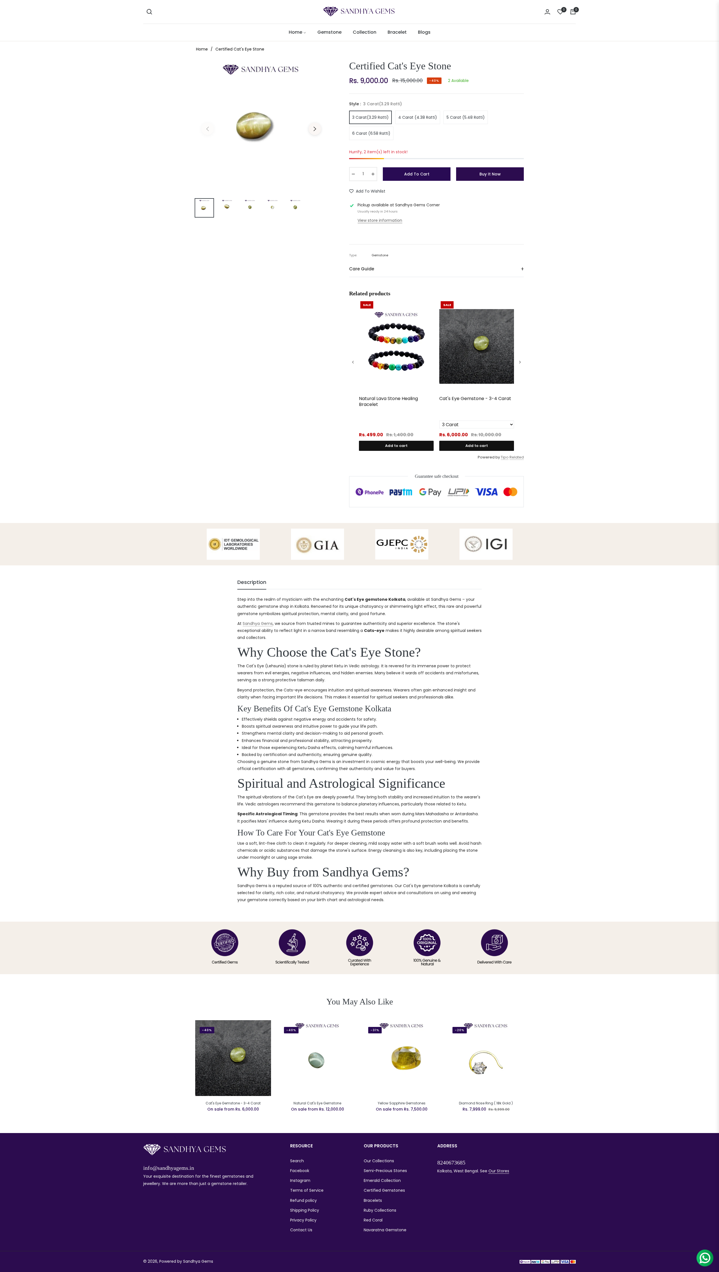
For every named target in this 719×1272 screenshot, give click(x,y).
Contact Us (301, 1230)
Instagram (300, 1180)
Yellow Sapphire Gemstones (402, 1103)
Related (516, 457)
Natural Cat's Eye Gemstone (317, 1103)
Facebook (299, 1170)
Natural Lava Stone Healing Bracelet (388, 402)
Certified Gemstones (384, 1190)
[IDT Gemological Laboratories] (233, 544)
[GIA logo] (317, 544)
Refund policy (303, 1200)
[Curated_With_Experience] (359, 948)
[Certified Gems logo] (224, 948)
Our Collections (379, 1161)
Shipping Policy (304, 1210)
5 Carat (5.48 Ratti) (466, 117)
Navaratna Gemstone (385, 1230)
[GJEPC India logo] (401, 544)
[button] (149, 12)
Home (202, 49)
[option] (261, 125)
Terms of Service (307, 1190)
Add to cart (396, 445)
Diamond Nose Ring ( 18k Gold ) (486, 1103)
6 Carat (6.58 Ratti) (371, 133)
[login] (547, 11)
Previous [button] (207, 129)
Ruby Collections (380, 1210)
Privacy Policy (303, 1220)
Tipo (505, 457)
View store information (380, 220)
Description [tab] (251, 582)
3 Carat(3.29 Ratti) (370, 117)
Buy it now (490, 174)
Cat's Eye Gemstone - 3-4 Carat (475, 399)
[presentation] (353, 362)
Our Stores (498, 1171)
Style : (375, 104)
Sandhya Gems (258, 623)
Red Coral (373, 1220)
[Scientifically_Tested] (292, 948)
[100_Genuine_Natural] (427, 948)
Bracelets (373, 1200)
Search (297, 1161)
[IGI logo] (486, 544)
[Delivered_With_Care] (494, 948)
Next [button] (315, 129)
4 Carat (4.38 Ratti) (417, 117)
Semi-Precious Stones (385, 1170)
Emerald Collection (382, 1180)
